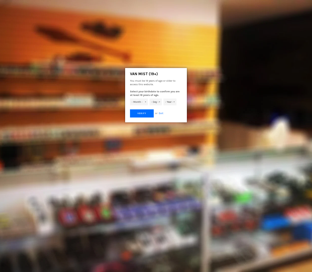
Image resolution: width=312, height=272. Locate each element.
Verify (141, 113)
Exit (161, 113)
